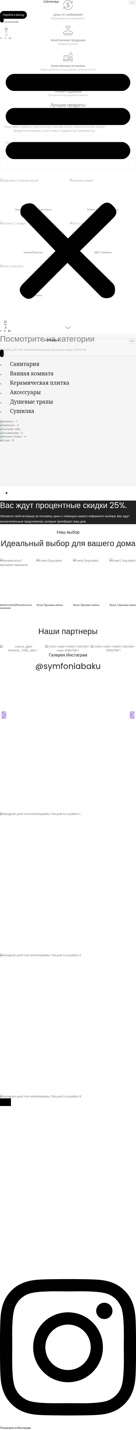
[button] (68, 183)
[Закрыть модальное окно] (5, 1102)
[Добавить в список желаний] (26, 563)
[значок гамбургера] (132, 2)
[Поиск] (2, 18)
